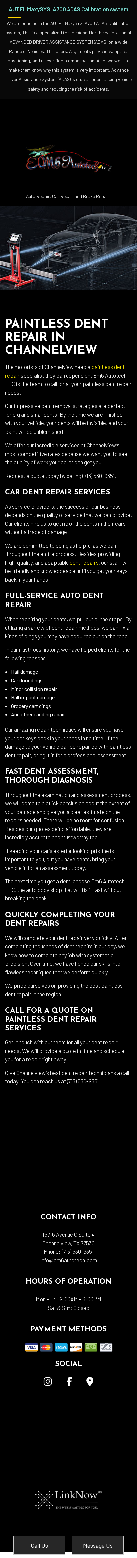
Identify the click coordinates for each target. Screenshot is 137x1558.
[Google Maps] (89, 1383)
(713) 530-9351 (78, 1251)
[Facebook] (69, 1383)
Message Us (98, 1545)
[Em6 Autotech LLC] (68, 144)
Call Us (39, 1545)
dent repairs (84, 562)
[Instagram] (48, 1383)
